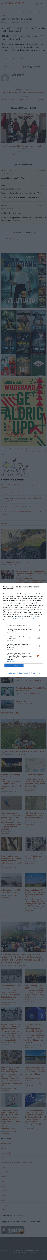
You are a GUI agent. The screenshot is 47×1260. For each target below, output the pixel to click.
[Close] (43, 587)
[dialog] (23, 630)
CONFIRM (14, 665)
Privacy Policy (36, 673)
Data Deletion (11, 673)
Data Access (23, 673)
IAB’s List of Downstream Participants (26, 619)
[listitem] (23, 625)
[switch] (38, 630)
